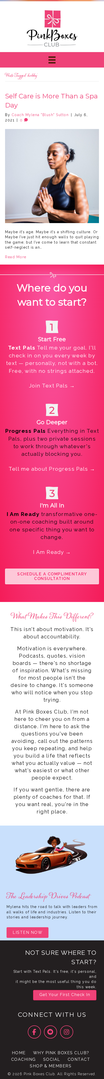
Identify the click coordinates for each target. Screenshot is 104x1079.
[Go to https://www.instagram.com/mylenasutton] (66, 1032)
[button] (52, 576)
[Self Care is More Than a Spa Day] (52, 176)
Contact (79, 1059)
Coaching (23, 1059)
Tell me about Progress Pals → (52, 469)
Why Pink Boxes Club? (61, 1052)
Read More (16, 257)
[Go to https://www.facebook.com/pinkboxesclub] (34, 1032)
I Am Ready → (52, 552)
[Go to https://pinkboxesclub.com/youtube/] (50, 1032)
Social (51, 1059)
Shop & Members (50, 1066)
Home (19, 1052)
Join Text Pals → (52, 385)
